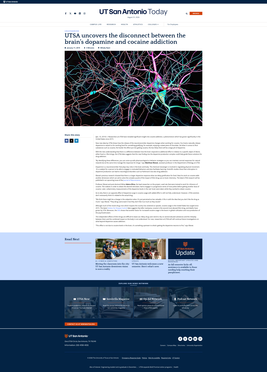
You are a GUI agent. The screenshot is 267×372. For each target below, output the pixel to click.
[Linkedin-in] (195, 339)
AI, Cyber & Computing (106, 261)
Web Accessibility (154, 358)
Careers (163, 345)
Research (111, 24)
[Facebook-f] (66, 13)
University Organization (194, 345)
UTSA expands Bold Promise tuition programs (155, 367)
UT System (176, 358)
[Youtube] (75, 13)
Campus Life (96, 24)
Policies (144, 358)
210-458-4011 (82, 345)
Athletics (138, 24)
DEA (118, 210)
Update (135, 261)
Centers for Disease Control (117, 208)
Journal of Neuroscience (131, 180)
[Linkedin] (80, 13)
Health (124, 24)
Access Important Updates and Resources (183, 261)
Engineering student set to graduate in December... (119, 367)
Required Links (166, 358)
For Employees (173, 24)
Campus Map (171, 345)
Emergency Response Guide (131, 358)
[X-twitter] (70, 13)
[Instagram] (84, 13)
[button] (67, 141)
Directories (181, 345)
